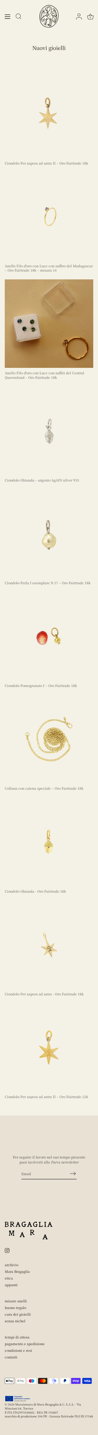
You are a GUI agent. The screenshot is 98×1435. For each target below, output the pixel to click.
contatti (11, 1357)
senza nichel (15, 1320)
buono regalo (15, 1307)
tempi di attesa (17, 1337)
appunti (11, 1284)
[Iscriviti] (73, 1173)
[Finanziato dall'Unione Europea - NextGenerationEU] (18, 1399)
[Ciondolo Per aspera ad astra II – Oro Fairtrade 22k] (49, 1047)
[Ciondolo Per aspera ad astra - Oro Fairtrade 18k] (49, 944)
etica (9, 1278)
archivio (11, 1264)
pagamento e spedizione (25, 1343)
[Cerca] (18, 17)
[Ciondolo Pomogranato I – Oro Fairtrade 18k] (49, 636)
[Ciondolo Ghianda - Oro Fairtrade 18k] (49, 842)
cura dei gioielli (18, 1314)
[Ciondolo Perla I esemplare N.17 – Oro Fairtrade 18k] (49, 533)
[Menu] (7, 16)
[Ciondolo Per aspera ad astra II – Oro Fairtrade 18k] (49, 114)
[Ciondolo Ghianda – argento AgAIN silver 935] (49, 431)
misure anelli (16, 1301)
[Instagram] (7, 1249)
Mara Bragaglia (17, 1271)
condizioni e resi (18, 1350)
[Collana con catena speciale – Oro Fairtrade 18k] (49, 739)
